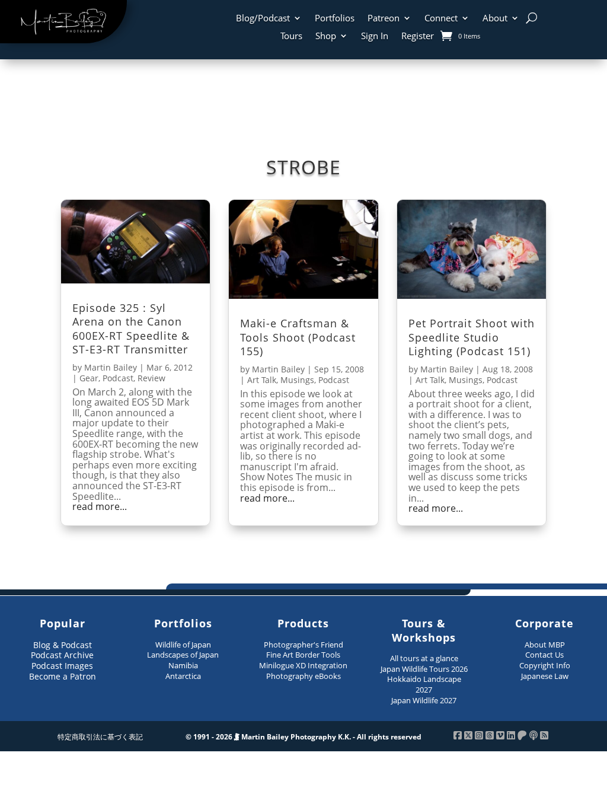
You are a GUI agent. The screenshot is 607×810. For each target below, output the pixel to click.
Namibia (183, 665)
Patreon (384, 19)
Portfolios (334, 19)
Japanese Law (544, 676)
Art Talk (261, 379)
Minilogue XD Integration (303, 665)
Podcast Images (62, 665)
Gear (88, 378)
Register (417, 36)
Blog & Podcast (62, 644)
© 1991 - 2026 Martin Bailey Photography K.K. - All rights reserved (303, 737)
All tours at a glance (424, 658)
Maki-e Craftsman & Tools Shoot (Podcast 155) (298, 337)
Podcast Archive (62, 655)
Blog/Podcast (263, 19)
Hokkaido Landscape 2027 (424, 684)
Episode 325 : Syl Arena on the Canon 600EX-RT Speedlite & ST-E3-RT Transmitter (131, 328)
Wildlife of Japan (183, 644)
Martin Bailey (110, 367)
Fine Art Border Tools (303, 654)
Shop (325, 36)
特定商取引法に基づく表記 (100, 737)
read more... (99, 507)
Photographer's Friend (303, 644)
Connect (441, 19)
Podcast (118, 378)
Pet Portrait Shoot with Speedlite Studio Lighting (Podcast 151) (471, 337)
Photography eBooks (303, 676)
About (495, 19)
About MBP (545, 644)
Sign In (374, 36)
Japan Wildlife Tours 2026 (424, 669)
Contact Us (544, 654)
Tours (291, 36)
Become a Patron (62, 676)
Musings (297, 379)
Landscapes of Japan (183, 654)
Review (151, 378)
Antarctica (183, 676)
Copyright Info (544, 665)
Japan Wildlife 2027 (423, 700)
